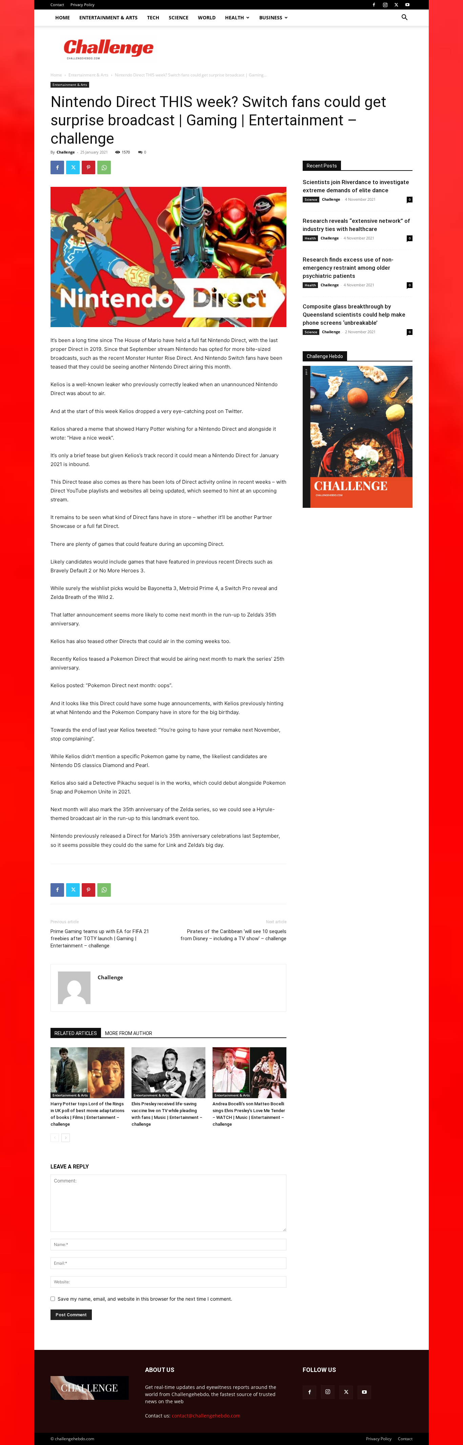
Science (178, 17)
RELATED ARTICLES (76, 1033)
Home (62, 17)
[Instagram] (385, 5)
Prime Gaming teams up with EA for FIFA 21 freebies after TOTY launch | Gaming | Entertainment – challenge (100, 938)
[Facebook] (374, 5)
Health (234, 17)
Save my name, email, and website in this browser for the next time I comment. (145, 1299)
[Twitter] (396, 5)
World (207, 17)
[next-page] (65, 1138)
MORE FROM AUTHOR (128, 1033)
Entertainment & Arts (108, 17)
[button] (404, 18)
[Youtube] (407, 5)
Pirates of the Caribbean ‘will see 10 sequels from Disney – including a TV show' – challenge (233, 935)
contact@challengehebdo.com (206, 1415)
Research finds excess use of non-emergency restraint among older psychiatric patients (348, 267)
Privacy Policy (83, 4)
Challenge (66, 152)
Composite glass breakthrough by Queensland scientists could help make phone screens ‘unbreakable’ (354, 314)
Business (270, 17)
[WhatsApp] (104, 167)
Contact (57, 4)
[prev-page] (55, 1138)
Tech (153, 17)
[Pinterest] (88, 167)
